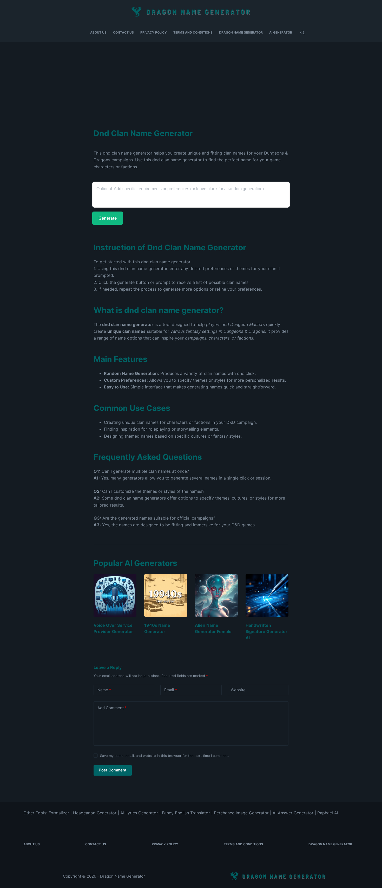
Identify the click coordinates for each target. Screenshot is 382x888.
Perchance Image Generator (241, 812)
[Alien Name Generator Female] (216, 595)
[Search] (302, 33)
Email (170, 689)
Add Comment (112, 707)
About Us (98, 32)
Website (238, 689)
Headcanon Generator (94, 812)
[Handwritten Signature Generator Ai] (267, 595)
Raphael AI (327, 812)
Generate (107, 218)
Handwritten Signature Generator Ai (266, 631)
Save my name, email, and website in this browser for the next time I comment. (164, 755)
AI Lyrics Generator (139, 812)
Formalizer (59, 812)
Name (104, 689)
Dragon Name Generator (241, 32)
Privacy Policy (153, 32)
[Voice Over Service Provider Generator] (115, 595)
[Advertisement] (191, 80)
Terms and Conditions (193, 32)
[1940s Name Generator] (165, 595)
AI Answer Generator (293, 812)
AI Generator (280, 32)
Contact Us (123, 32)
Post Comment (113, 770)
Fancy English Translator (186, 812)
